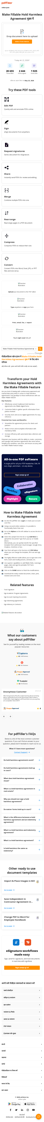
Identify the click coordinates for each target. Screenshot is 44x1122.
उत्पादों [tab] (4, 1051)
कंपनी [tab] (3, 1044)
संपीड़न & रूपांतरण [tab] (9, 997)
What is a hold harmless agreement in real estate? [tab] (19, 790)
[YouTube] (33, 1110)
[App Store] (30, 1104)
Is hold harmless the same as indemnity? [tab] (15, 849)
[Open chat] (39, 1117)
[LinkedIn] (22, 1110)
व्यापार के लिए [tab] (6, 1083)
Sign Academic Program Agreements (16, 593)
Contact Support (21, 752)
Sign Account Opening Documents (15, 597)
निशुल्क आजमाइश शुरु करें (22, 475)
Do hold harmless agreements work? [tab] (19, 760)
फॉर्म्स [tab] (3, 1064)
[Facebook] (10, 1110)
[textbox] (22, 349)
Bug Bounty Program (32, 1117)
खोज (40, 349)
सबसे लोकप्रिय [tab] (8, 990)
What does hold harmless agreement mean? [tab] (19, 779)
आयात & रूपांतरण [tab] (9, 1019)
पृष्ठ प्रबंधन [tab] (7, 1005)
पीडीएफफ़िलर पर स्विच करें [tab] (9, 1070)
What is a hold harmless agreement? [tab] (19, 840)
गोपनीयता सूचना (9, 1117)
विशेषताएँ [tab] (4, 1077)
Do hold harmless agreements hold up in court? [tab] (19, 769)
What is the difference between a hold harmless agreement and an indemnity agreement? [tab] (20, 819)
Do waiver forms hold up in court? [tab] (17, 809)
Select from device (22, 42)
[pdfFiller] (7, 3)
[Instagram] (27, 1110)
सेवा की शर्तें (22, 1114)
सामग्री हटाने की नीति (19, 1117)
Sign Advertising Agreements (13, 601)
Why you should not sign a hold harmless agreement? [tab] (16, 800)
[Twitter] (16, 1110)
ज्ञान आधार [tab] (5, 1090)
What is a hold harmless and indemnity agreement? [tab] (20, 831)
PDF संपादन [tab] (7, 1026)
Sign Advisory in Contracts (12, 604)
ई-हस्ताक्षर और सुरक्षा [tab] (10, 1033)
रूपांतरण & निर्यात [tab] (9, 1012)
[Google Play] (14, 1104)
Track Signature (9, 590)
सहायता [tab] (4, 1057)
